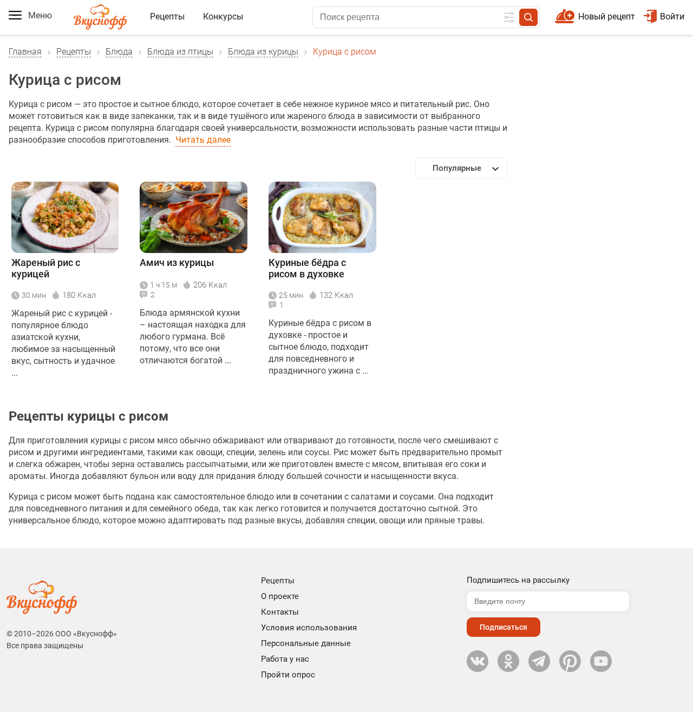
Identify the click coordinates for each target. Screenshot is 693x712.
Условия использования (309, 628)
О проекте (280, 596)
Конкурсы (223, 16)
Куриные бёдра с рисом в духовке (307, 268)
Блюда (119, 51)
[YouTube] (601, 661)
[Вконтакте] (477, 661)
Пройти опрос (288, 675)
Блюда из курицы (263, 51)
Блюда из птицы (180, 51)
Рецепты (167, 16)
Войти (672, 16)
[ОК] (508, 661)
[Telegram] (539, 661)
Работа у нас (285, 659)
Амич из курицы (177, 262)
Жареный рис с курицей (45, 268)
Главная (25, 51)
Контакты (280, 612)
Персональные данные (306, 643)
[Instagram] (570, 661)
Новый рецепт (606, 16)
